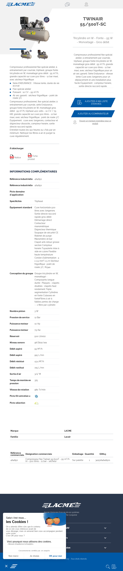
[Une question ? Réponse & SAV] (67, 4)
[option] (34, 30)
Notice (17, 157)
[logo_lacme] (20, 4)
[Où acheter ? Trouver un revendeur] (86, 4)
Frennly (66, 559)
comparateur (93, 113)
